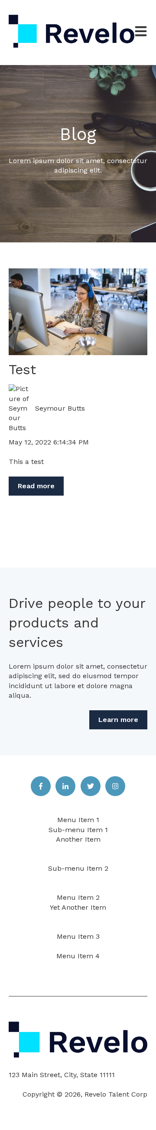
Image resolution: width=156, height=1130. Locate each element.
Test (22, 369)
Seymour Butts (60, 408)
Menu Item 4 (78, 956)
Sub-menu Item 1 (78, 830)
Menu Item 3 (78, 936)
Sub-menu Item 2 (78, 868)
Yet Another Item (78, 907)
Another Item (78, 839)
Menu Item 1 (78, 820)
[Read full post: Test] (78, 311)
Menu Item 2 (78, 897)
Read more (36, 486)
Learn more (118, 719)
